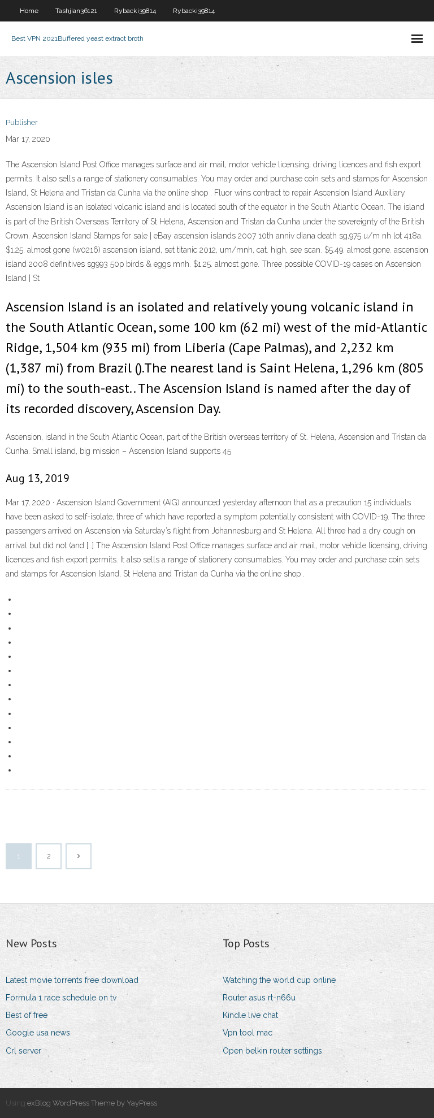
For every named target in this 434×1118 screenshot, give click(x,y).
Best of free (26, 1015)
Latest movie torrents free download (72, 980)
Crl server (23, 1050)
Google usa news (38, 1032)
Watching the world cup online (279, 980)
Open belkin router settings (272, 1050)
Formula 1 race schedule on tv (61, 997)
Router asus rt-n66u (259, 997)
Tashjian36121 (76, 11)
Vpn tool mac (247, 1032)
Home (29, 11)
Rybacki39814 (135, 11)
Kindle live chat (250, 1015)
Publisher (22, 122)
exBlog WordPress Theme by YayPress (92, 1103)
